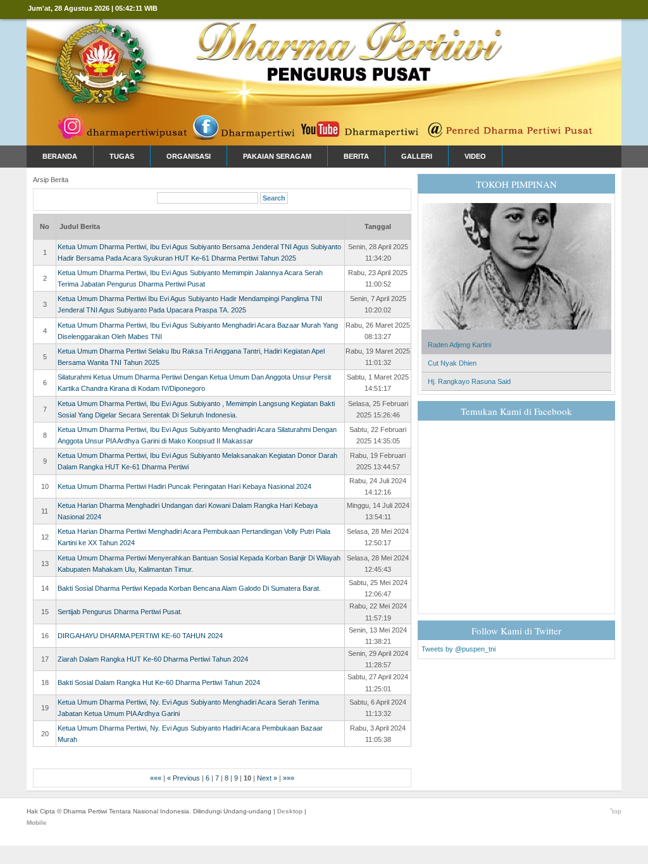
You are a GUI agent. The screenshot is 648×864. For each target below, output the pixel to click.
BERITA (356, 156)
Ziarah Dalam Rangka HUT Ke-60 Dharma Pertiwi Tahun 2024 (153, 659)
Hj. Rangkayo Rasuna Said (469, 381)
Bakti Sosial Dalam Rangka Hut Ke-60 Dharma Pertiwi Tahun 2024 (159, 682)
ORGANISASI (188, 156)
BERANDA (59, 156)
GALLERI (416, 156)
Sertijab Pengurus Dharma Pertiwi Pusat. (120, 611)
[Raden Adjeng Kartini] (516, 333)
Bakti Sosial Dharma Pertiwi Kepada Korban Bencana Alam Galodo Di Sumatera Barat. (189, 588)
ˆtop (615, 811)
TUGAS (121, 156)
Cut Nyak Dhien (452, 363)
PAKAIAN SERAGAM (277, 156)
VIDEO (475, 156)
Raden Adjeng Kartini (459, 345)
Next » (267, 778)
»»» (288, 778)
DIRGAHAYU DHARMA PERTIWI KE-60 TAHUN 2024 (140, 635)
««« (155, 778)
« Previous (183, 778)
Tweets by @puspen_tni (458, 649)
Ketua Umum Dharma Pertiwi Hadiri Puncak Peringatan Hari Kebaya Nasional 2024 (184, 486)
